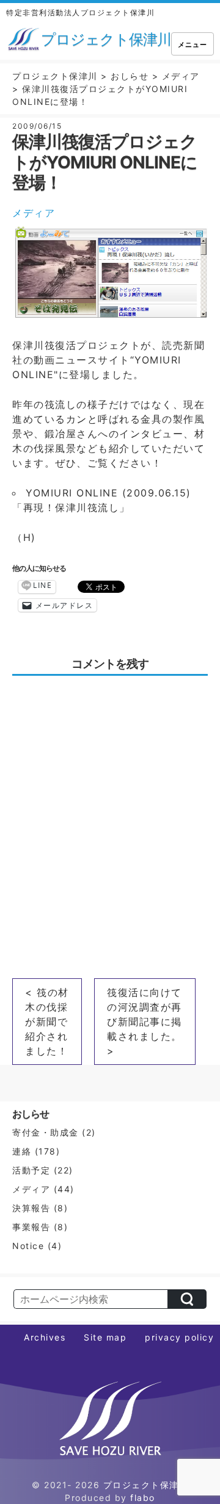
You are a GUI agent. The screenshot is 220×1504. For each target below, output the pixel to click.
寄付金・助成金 (45, 1132)
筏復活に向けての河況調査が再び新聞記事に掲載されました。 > (144, 1021)
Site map (105, 1337)
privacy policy (179, 1337)
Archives (44, 1337)
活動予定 (31, 1170)
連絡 (21, 1151)
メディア (33, 213)
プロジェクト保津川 (146, 1485)
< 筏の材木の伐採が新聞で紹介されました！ (47, 1021)
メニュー (192, 44)
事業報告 (31, 1227)
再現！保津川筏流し (71, 507)
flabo (142, 1497)
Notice (28, 1246)
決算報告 (31, 1208)
